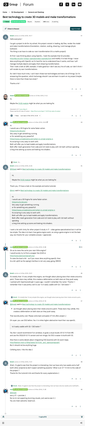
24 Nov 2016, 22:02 (40, 122)
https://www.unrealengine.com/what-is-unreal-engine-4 (31, 138)
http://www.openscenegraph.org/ (22, 255)
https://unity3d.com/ (17, 130)
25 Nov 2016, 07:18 (40, 301)
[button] (3, 423)
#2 (81, 95)
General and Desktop (19, 22)
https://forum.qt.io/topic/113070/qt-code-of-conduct (45, 111)
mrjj (11, 122)
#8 (81, 362)
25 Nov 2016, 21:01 (26, 362)
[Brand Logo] (18, 4)
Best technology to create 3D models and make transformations (46, 169)
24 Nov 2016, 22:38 (40, 247)
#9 (81, 389)
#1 (81, 36)
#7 (81, 301)
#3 (81, 122)
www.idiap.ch (23, 109)
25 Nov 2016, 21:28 (40, 389)
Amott (12, 36)
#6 (81, 273)
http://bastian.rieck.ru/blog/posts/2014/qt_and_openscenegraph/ (35, 342)
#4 (81, 166)
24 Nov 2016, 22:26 (26, 166)
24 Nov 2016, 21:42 (42, 95)
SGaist (12, 95)
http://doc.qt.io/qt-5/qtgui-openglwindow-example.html (31, 58)
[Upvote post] (72, 89)
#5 (81, 247)
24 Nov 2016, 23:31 (26, 273)
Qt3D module (23, 103)
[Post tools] (80, 89)
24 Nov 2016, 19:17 (26, 36)
